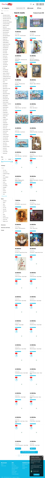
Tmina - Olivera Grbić (33, 228)
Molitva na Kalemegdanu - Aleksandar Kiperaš (36, 181)
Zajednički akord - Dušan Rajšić (20, 348)
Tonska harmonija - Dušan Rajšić (35, 276)
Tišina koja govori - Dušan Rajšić (35, 300)
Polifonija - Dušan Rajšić (19, 324)
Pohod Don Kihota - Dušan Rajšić (35, 324)
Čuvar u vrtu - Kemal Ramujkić (20, 35)
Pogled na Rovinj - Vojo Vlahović (20, 107)
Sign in (2, 464)
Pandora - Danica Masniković (20, 228)
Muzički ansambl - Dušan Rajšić (20, 300)
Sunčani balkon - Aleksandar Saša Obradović (21, 60)
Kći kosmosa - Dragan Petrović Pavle (36, 252)
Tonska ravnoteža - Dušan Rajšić (21, 276)
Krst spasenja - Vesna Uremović (20, 204)
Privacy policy (14, 465)
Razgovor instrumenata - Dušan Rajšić (35, 397)
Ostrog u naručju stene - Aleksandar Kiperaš (36, 156)
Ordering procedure (15, 468)
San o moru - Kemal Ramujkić (35, 35)
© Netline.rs (18, 477)
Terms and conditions (15, 467)
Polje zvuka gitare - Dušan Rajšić (35, 348)
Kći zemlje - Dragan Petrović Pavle (21, 252)
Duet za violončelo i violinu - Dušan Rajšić (36, 373)
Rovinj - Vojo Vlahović (33, 107)
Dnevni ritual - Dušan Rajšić (35, 445)
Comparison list (24, 467)
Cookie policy (14, 472)
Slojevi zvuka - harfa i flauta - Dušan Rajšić (21, 421)
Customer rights (14, 471)
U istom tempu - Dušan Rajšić (35, 421)
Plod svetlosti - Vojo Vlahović (20, 131)
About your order (25, 464)
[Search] (24, 8)
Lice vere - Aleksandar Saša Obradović (20, 84)
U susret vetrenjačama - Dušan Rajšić (21, 445)
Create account (3, 465)
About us (13, 464)
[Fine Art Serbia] (7, 4)
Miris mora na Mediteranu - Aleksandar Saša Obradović (35, 60)
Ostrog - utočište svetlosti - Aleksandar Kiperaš (19, 181)
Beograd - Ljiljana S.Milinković (35, 83)
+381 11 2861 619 (40, 4)
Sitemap (23, 468)
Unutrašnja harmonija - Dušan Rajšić (21, 372)
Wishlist (23, 465)
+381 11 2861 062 (40, 3)
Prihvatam (36, 474)
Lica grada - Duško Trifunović (35, 204)
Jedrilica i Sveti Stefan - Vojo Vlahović (36, 131)
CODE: (16, 34)
